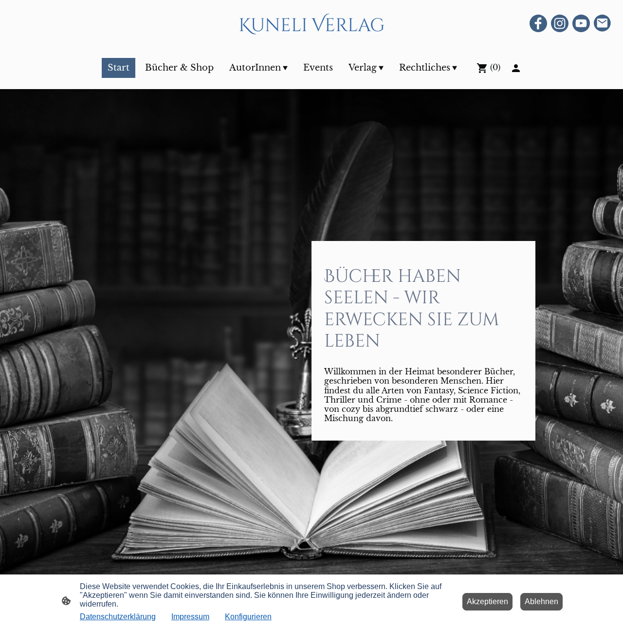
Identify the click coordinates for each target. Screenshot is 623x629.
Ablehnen (541, 601)
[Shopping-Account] (516, 68)
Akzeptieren (487, 601)
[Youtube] (581, 23)
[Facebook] (538, 23)
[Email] (602, 23)
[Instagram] (559, 23)
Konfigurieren (248, 616)
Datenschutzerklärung (118, 616)
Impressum (190, 616)
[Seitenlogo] (311, 45)
